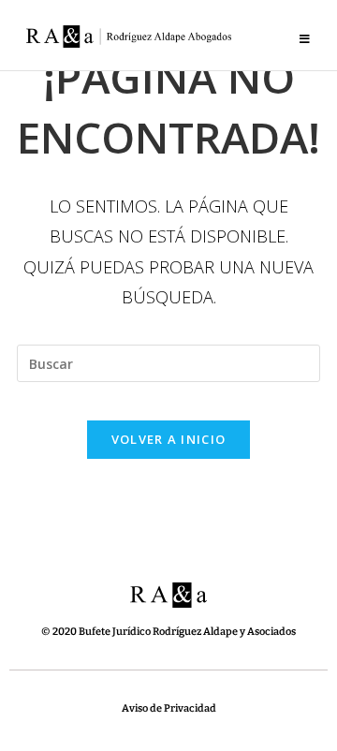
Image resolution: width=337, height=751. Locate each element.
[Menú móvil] (305, 39)
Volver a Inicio (169, 439)
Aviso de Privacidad (169, 708)
